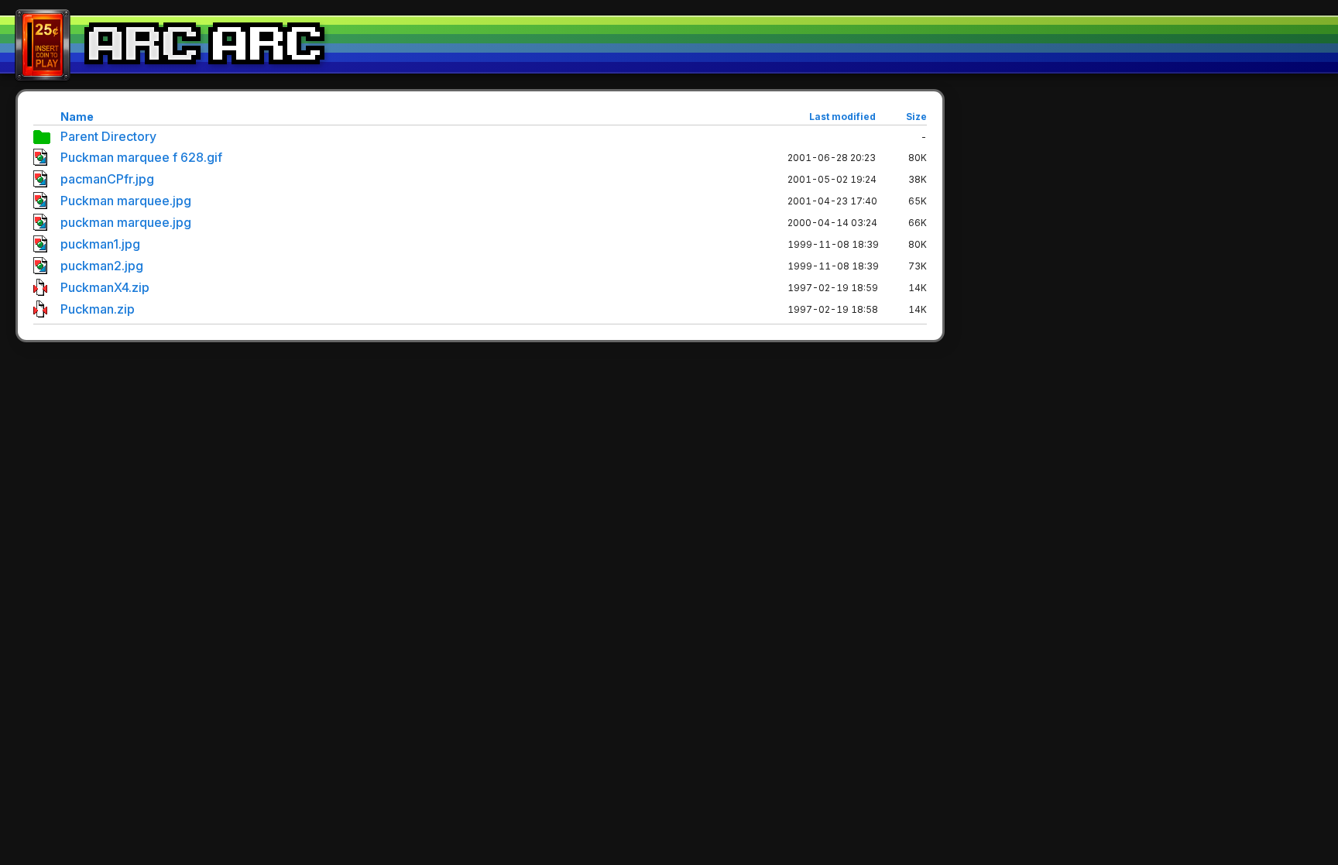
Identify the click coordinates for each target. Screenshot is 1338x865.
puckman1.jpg (100, 244)
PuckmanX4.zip (104, 287)
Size (916, 116)
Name (77, 116)
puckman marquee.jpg (125, 222)
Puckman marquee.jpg (125, 200)
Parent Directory (108, 136)
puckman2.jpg (101, 265)
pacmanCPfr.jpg (107, 179)
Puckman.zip (97, 309)
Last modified (842, 116)
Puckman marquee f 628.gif (141, 157)
